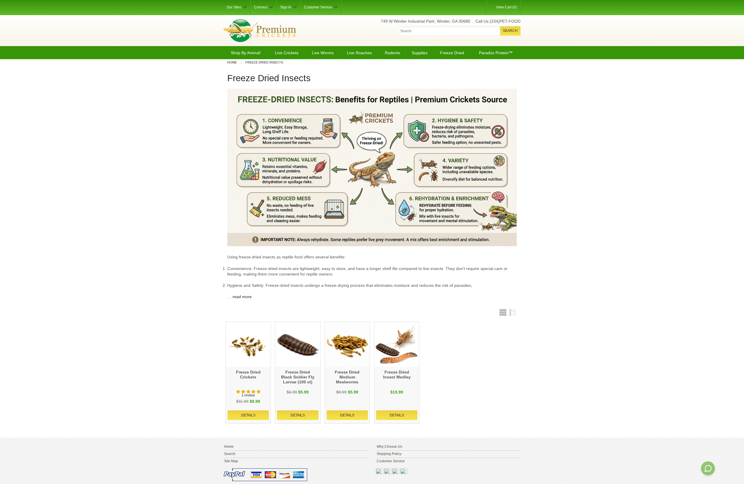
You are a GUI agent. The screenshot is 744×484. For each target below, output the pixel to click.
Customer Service (391, 461)
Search (229, 454)
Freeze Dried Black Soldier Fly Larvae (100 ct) (297, 377)
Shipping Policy (389, 454)
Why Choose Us (389, 447)
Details (248, 415)
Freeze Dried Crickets (248, 374)
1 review (248, 395)
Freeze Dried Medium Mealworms (347, 377)
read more (242, 296)
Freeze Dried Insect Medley (397, 374)
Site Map (231, 461)
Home (229, 447)
